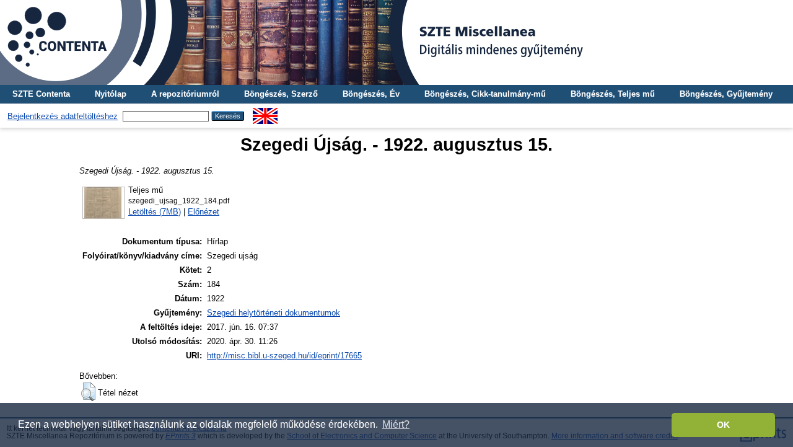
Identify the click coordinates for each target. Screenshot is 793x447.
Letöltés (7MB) (154, 211)
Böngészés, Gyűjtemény (726, 94)
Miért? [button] (396, 424)
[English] (265, 112)
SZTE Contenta (41, 94)
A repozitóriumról (185, 94)
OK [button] (723, 425)
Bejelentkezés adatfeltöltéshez (62, 116)
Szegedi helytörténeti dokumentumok (273, 312)
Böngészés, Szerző (281, 94)
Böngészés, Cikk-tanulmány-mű (485, 94)
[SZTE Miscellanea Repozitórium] (396, 42)
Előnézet (203, 211)
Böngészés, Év (371, 94)
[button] (88, 392)
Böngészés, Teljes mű (613, 94)
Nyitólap (110, 94)
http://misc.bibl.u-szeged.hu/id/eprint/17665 (284, 355)
